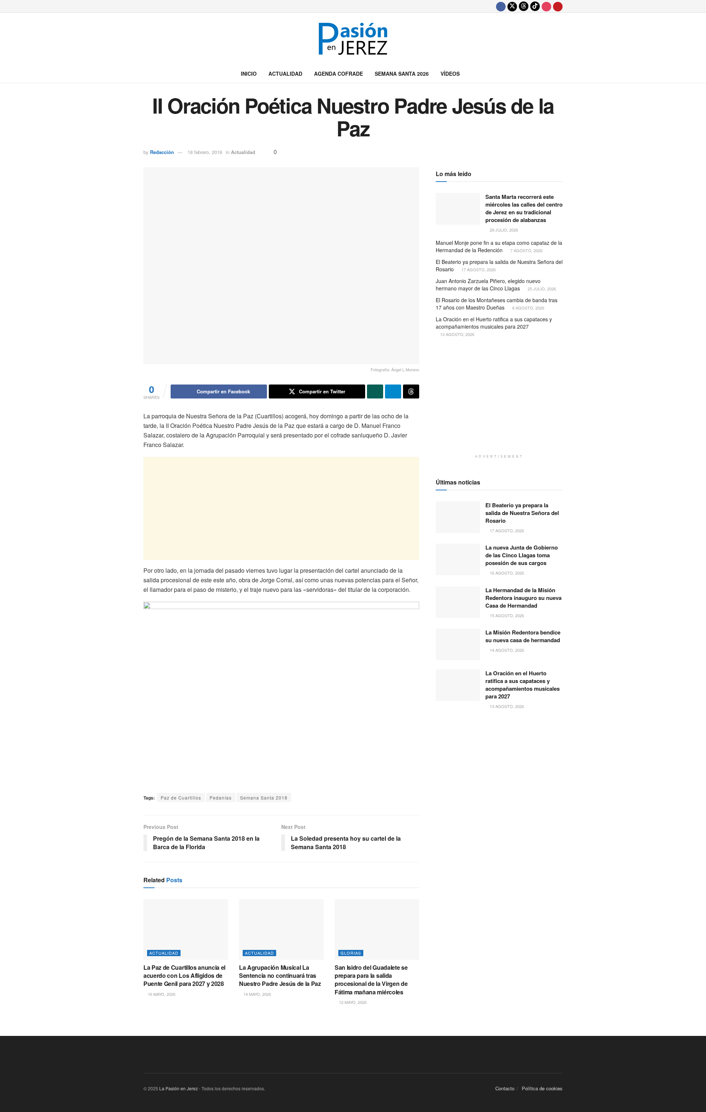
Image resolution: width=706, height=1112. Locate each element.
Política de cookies (542, 1088)
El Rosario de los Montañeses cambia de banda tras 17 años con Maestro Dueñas (496, 303)
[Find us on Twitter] (512, 6)
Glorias (350, 953)
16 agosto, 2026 (506, 573)
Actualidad (285, 73)
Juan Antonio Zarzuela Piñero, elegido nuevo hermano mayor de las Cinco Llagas (488, 284)
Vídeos (450, 73)
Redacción (162, 152)
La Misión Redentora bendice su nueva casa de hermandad (522, 636)
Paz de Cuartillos (181, 797)
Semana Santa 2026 (402, 73)
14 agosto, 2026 (506, 650)
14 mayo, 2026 (256, 994)
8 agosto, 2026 (527, 308)
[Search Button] (560, 73)
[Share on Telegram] (393, 391)
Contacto (504, 1088)
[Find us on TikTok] (535, 6)
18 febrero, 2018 (205, 152)
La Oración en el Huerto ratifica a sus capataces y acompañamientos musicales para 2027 (494, 322)
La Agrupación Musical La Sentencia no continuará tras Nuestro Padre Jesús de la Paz (280, 975)
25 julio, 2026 (541, 289)
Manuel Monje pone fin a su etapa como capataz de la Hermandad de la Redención (499, 246)
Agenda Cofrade (338, 73)
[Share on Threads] (411, 391)
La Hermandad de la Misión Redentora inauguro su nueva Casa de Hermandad (523, 597)
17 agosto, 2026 (478, 269)
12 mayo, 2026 (352, 1002)
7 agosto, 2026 (525, 250)
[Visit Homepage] (353, 39)
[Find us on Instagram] (546, 6)
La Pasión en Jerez (178, 1088)
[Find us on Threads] (523, 6)
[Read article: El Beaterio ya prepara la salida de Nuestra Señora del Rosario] (458, 517)
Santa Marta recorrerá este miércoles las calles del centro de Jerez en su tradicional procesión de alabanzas (524, 208)
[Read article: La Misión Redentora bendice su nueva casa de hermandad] (458, 644)
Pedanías (221, 797)
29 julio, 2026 (503, 230)
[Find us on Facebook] (501, 6)
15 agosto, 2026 (506, 615)
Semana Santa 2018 (264, 797)
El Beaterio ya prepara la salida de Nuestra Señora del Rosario (499, 265)
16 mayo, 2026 (161, 994)
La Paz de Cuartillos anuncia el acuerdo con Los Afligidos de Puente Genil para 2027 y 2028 (184, 975)
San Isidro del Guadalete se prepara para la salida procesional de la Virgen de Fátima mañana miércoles (371, 979)
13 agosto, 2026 (456, 334)
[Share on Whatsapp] (375, 391)
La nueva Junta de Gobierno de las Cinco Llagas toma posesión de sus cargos (521, 555)
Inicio (249, 73)
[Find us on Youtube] (558, 6)
